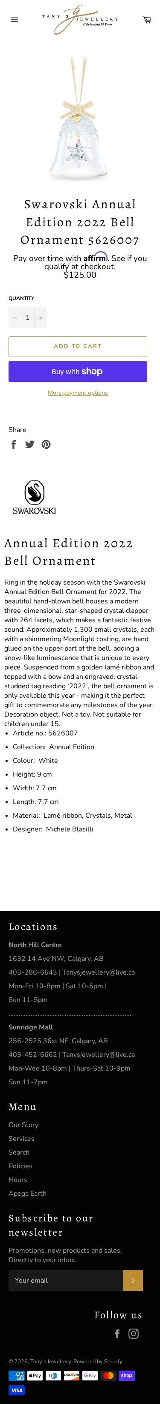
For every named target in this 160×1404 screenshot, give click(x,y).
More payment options (78, 393)
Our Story (23, 1125)
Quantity (21, 298)
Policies (20, 1166)
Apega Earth (28, 1193)
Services (22, 1138)
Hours (18, 1180)
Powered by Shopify (97, 1361)
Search (19, 1152)
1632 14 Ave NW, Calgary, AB (56, 958)
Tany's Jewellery (50, 1361)
